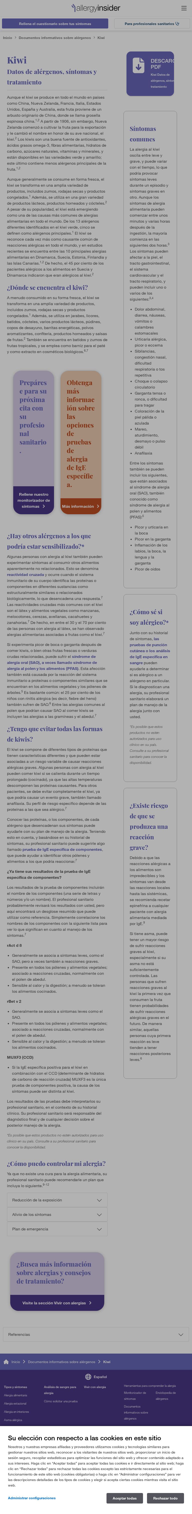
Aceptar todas (125, 1498)
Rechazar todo (165, 1498)
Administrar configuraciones (32, 1498)
